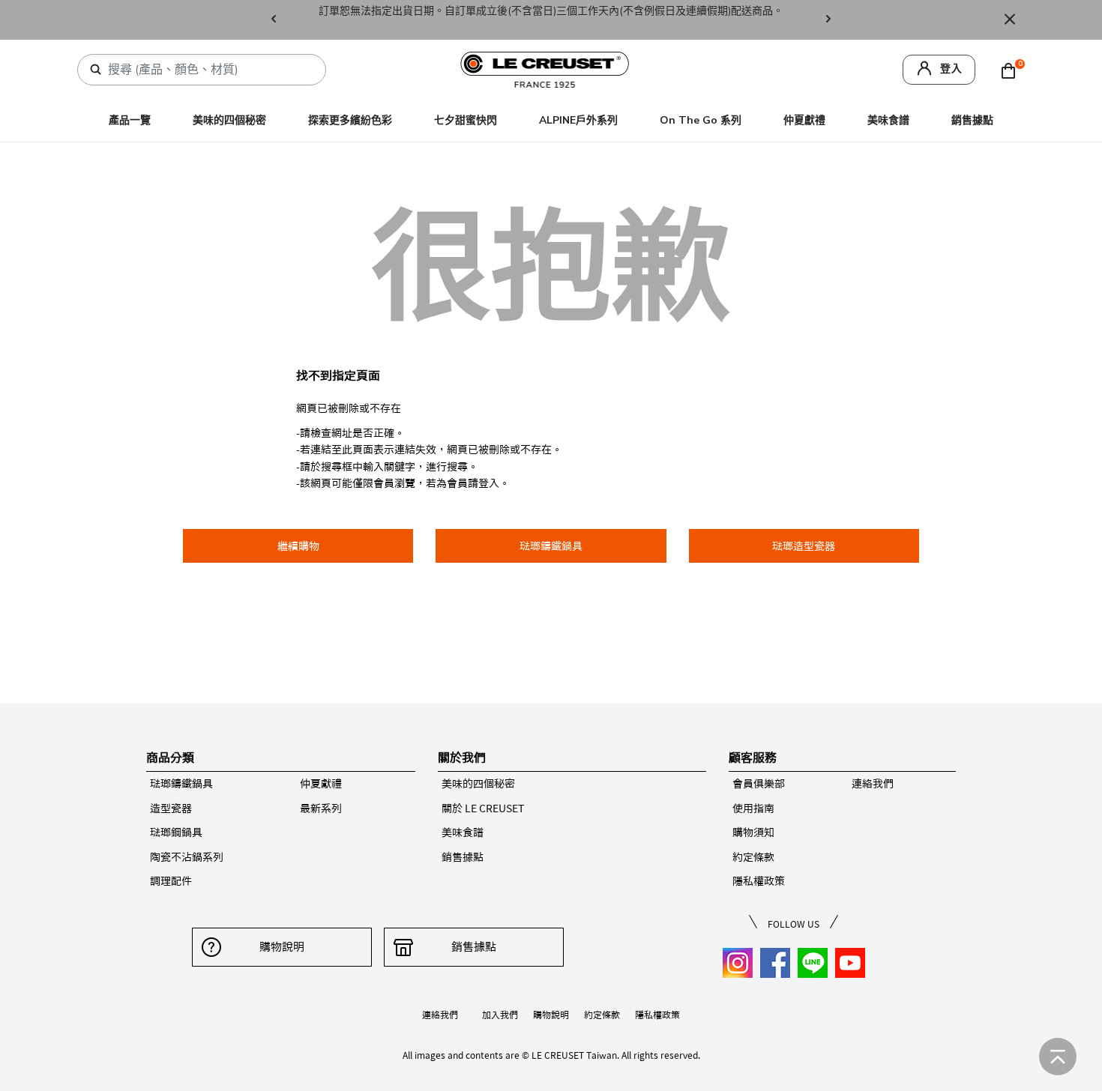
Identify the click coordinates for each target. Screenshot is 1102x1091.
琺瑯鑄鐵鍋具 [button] (551, 546)
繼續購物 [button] (298, 546)
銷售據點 (972, 120)
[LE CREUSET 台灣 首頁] (545, 68)
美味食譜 (888, 120)
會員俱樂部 (758, 784)
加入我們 (500, 1014)
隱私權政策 (758, 881)
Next (828, 20)
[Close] (1010, 20)
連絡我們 (873, 784)
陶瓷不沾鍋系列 (186, 857)
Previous (274, 20)
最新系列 (321, 808)
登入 (951, 68)
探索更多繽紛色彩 (350, 120)
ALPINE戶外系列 (578, 120)
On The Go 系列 (700, 120)
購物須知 (753, 832)
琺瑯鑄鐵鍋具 (181, 784)
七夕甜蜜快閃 (465, 120)
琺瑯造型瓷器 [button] (803, 546)
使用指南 (753, 808)
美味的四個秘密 (229, 120)
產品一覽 (130, 120)
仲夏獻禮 (804, 120)
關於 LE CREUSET (483, 808)
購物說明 (281, 946)
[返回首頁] (1058, 1056)
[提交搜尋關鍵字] (96, 69)
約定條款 (753, 857)
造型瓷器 (171, 808)
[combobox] (207, 70)
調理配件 (171, 881)
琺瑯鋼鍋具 (176, 832)
